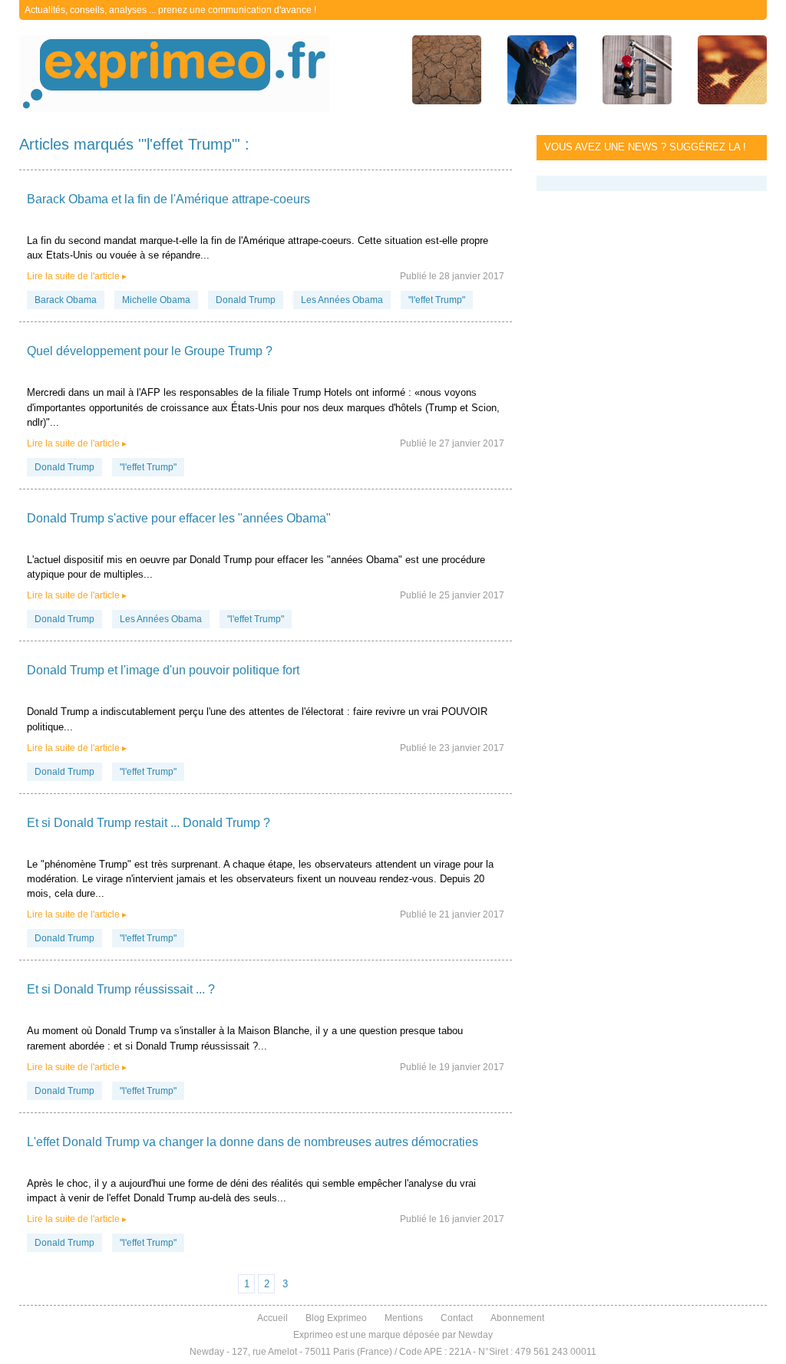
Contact (457, 1318)
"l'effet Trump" (436, 300)
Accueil (272, 1318)
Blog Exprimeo (336, 1318)
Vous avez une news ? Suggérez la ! (645, 147)
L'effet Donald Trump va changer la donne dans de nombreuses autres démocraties (252, 1141)
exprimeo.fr (174, 73)
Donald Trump (246, 300)
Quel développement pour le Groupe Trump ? (149, 350)
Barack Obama (66, 300)
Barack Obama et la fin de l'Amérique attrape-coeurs (168, 199)
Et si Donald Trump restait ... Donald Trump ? (148, 822)
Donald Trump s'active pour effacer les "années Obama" (179, 518)
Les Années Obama (342, 300)
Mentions (404, 1318)
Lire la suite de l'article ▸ (77, 276)
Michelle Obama (156, 300)
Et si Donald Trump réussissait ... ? (121, 989)
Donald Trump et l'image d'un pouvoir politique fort (163, 670)
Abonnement (517, 1318)
